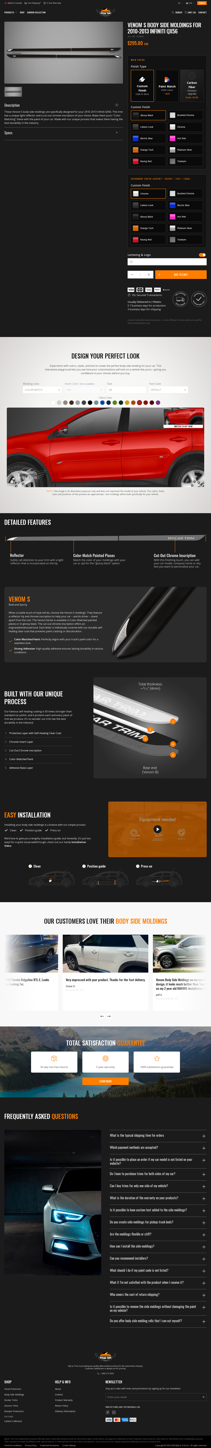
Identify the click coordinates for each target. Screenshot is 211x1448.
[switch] (202, 255)
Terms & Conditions (13, 1445)
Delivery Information (65, 1411)
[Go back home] (105, 12)
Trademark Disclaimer (49, 1445)
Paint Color (105, 397)
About (58, 1388)
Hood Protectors (12, 1388)
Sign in (202, 3)
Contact (202, 12)
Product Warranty (64, 1400)
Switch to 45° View (183, 426)
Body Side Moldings (14, 1394)
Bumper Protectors (14, 1411)
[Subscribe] (203, 1396)
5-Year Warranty (52, 3)
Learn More (105, 1081)
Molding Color (31, 383)
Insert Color (80, 383)
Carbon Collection (36, 12)
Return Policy (61, 1405)
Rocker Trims (11, 1400)
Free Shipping (34, 3)
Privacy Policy (31, 1445)
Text (109, 383)
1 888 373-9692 (107, 1373)
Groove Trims (11, 1405)
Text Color (155, 383)
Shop (22, 12)
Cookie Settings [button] (69, 1445)
